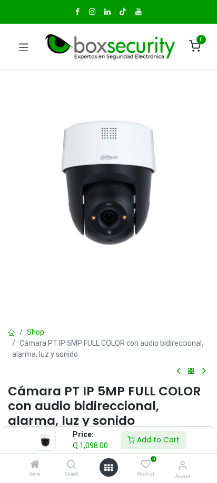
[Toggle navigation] (23, 46)
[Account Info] (182, 465)
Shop (35, 332)
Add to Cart (157, 439)
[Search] (71, 465)
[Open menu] (108, 467)
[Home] (35, 465)
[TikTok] (122, 11)
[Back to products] (191, 371)
